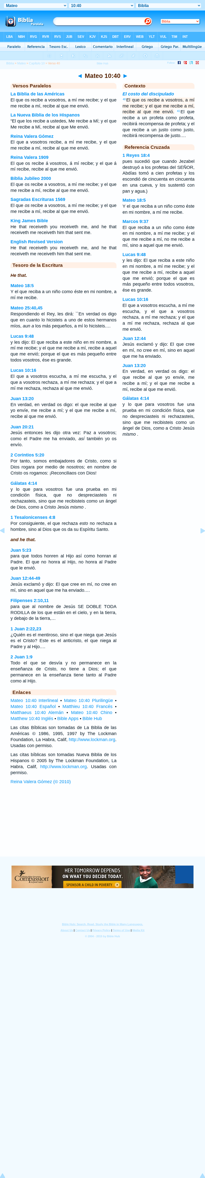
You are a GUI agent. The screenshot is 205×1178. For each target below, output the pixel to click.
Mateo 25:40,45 (26, 307)
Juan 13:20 (22, 398)
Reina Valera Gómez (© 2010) (40, 781)
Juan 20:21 (22, 426)
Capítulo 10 (37, 63)
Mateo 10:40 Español (33, 706)
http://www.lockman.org (92, 739)
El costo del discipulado (148, 93)
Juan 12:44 (134, 338)
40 (124, 99)
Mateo (21, 63)
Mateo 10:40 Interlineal (34, 700)
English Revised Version (36, 241)
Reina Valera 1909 (29, 157)
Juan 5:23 (20, 550)
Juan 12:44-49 (25, 578)
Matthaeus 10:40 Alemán (37, 712)
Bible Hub (92, 718)
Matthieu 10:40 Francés (87, 706)
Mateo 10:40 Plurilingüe (88, 700)
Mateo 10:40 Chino (91, 712)
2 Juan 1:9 (21, 656)
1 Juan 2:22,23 (25, 628)
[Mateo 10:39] (6, 541)
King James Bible (29, 220)
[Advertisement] (103, 825)
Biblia (10, 63)
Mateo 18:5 (22, 285)
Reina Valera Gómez (32, 136)
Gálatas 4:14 (23, 483)
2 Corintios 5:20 (27, 454)
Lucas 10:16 (23, 370)
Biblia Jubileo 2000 (30, 178)
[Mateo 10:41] (198, 541)
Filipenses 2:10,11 (29, 600)
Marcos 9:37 (135, 221)
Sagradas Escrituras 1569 (37, 199)
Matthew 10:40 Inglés (31, 718)
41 (178, 110)
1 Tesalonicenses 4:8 (32, 517)
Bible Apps (67, 718)
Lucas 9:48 (22, 336)
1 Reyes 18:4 (136, 155)
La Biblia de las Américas (37, 93)
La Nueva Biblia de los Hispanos (45, 114)
